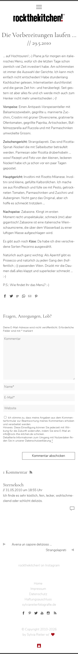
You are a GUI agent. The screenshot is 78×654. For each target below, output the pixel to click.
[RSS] (54, 612)
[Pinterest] (30, 612)
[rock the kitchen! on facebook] (23, 612)
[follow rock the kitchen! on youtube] (42, 612)
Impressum (38, 589)
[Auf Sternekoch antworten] (72, 510)
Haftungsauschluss (38, 599)
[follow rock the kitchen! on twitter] (36, 612)
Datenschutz (38, 594)
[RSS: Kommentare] (30, 472)
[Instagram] (48, 612)
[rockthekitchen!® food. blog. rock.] (39, 19)
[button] (5, 296)
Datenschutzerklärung (38, 440)
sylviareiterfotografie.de (39, 604)
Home (38, 583)
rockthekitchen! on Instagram (39, 565)
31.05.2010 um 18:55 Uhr (23, 490)
